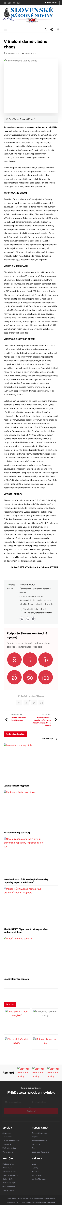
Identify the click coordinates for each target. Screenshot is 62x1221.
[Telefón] (27, 618)
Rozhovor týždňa (9, 1171)
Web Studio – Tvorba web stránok (41, 1202)
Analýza (35, 1137)
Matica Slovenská (51, 3)
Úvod (34, 1164)
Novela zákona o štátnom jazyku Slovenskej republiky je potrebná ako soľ (26, 881)
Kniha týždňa (7, 1179)
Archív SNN (37, 1175)
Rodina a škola (8, 1190)
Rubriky (35, 1168)
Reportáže (36, 1144)
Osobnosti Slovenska (40, 1152)
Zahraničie (28, 53)
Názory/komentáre (39, 1141)
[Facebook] (33, 618)
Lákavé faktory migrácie (16, 785)
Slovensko (6, 1133)
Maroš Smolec (27, 584)
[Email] (21, 618)
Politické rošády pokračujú (17, 832)
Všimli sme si (7, 1152)
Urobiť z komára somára (16, 979)
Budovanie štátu (9, 1183)
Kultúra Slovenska (10, 1175)
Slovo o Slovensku (39, 1133)
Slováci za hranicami (10, 1141)
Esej (33, 1148)
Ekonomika (7, 1137)
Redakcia (36, 1171)
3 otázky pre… (8, 1164)
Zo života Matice (9, 1148)
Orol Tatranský (8, 1187)
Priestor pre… (8, 1168)
